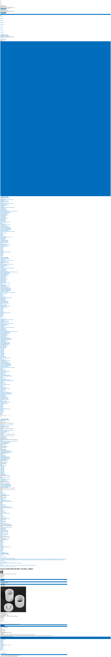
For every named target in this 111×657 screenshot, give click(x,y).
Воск (1, 222)
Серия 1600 (2, 351)
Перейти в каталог (3, 8)
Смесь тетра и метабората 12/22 (5, 290)
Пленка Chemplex (3, 58)
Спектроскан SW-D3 (3, 47)
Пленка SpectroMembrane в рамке (5, 120)
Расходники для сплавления (5, 69)
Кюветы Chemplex (3, 62)
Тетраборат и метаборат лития (5, 70)
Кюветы (1, 155)
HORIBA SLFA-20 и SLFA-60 (4, 44)
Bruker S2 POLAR (3, 52)
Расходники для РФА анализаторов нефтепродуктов (9, 54)
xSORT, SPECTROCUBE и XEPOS (5, 55)
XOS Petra (2, 45)
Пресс (1, 86)
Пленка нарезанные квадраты (5, 125)
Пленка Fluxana (2, 59)
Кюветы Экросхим (3, 64)
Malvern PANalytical (3, 154)
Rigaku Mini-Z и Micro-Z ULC (4, 107)
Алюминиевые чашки (4, 144)
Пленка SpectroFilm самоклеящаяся (6, 121)
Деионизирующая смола (4, 83)
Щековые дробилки (3, 183)
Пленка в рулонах (3, 119)
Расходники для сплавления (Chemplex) (6, 380)
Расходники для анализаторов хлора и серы (7, 50)
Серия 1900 (2, 136)
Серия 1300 (2, 131)
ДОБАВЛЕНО (2, 580)
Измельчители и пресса (4, 84)
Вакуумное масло (3, 80)
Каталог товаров (3, 101)
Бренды (1, 93)
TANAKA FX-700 (3, 48)
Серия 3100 (2, 355)
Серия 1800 (2, 135)
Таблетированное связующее (5, 67)
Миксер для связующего (4, 89)
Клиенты (1, 92)
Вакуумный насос (3, 81)
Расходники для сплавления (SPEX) (6, 175)
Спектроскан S (2, 43)
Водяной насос (2, 82)
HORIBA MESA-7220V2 (4, 53)
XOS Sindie (2, 49)
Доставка (1, 194)
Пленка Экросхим (3, 60)
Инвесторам (2, 190)
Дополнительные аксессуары (5, 87)
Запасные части (2, 151)
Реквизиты (2, 192)
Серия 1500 (2, 133)
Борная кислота (2, 66)
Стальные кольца (3, 68)
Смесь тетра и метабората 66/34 (5, 72)
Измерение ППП (3, 88)
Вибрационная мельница (4, 85)
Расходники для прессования (5, 65)
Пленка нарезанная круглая (4, 124)
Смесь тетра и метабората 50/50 (5, 71)
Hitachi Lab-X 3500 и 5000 (4, 103)
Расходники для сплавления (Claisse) (6, 158)
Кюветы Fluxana (3, 63)
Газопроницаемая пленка (4, 122)
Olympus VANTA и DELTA (4, 56)
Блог (1, 195)
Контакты (1, 191)
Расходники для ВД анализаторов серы (6, 46)
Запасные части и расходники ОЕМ (6, 176)
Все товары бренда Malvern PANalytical (6, 636)
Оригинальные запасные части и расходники (7, 74)
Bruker (1, 75)
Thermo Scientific (3, 79)
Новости (1, 91)
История (1, 187)
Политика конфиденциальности (5, 94)
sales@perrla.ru (2, 40)
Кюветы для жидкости (4, 61)
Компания (2, 186)
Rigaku (1, 76)
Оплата (1, 193)
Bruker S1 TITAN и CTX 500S (4, 114)
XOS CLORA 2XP (2, 110)
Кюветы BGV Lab (3, 129)
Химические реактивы (4, 180)
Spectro (1, 78)
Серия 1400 (2, 132)
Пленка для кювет (3, 57)
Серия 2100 (2, 137)
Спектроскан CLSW (3, 51)
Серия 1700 (2, 134)
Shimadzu (1, 77)
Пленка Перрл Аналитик (4, 117)
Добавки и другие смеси (4, 73)
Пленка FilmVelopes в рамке (5, 126)
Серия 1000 (2, 130)
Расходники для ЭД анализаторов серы (6, 42)
